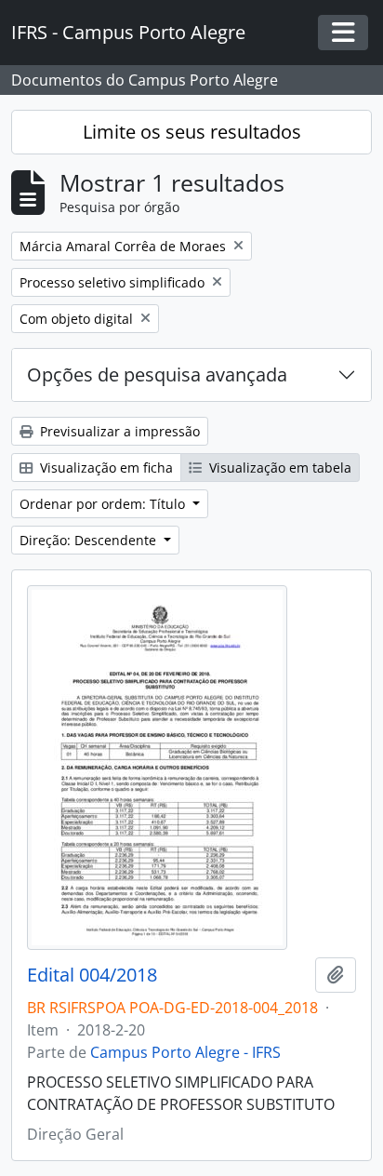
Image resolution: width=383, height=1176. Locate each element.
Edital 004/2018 (92, 975)
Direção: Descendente (90, 540)
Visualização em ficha (104, 467)
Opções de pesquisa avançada (157, 374)
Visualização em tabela (278, 467)
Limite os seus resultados (192, 131)
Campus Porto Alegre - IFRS (185, 1052)
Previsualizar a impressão (118, 431)
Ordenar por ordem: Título (104, 504)
